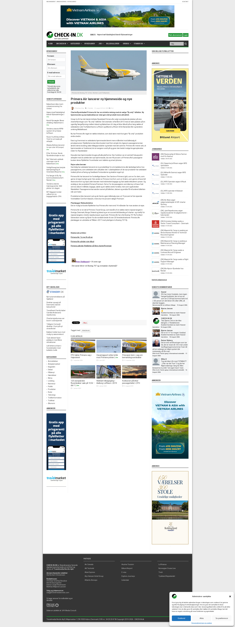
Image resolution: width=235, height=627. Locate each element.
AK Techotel (89, 568)
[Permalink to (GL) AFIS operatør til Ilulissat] (155, 197)
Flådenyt (51, 372)
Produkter (90, 108)
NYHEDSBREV (71, 1)
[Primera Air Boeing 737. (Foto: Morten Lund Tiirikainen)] (109, 90)
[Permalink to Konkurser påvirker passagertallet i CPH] (134, 378)
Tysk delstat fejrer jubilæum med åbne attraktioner (54, 340)
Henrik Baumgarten (54, 583)
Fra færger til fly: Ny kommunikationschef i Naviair (55, 178)
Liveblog (51, 381)
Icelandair (125, 580)
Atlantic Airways (91, 580)
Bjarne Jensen (167, 308)
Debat (50, 370)
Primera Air (85, 330)
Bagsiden (51, 367)
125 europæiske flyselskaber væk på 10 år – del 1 (83, 383)
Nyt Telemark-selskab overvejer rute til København (55, 161)
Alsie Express (90, 572)
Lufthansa (162, 564)
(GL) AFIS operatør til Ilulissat (172, 191)
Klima (50, 378)
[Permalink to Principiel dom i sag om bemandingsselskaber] (134, 352)
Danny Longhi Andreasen (56, 585)
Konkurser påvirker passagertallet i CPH (131, 382)
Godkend (181, 618)
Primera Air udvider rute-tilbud (82, 241)
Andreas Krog (80, 108)
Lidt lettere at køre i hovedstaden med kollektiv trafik (54, 348)
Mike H (164, 359)
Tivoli (161, 572)
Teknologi (51, 395)
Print (112, 108)
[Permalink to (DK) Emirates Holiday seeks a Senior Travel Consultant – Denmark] (155, 227)
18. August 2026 (174, 315)
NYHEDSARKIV (89, 44)
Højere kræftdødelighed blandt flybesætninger (115, 35)
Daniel (163, 292)
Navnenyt (51, 384)
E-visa (124, 572)
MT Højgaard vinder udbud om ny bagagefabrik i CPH (54, 194)
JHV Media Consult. (69, 610)
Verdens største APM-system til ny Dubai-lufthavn (55, 131)
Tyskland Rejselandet (167, 576)
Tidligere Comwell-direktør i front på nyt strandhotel (55, 326)
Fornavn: (50, 56)
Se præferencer (222, 618)
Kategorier (75, 44)
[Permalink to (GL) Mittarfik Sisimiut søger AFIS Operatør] (155, 178)
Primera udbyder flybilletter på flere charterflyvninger (91, 246)
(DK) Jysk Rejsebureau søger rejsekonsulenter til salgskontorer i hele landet (174, 213)
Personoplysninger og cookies (201, 623)
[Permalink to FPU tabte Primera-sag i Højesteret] (83, 352)
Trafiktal (51, 401)
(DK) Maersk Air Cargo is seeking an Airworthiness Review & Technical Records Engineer (174, 232)
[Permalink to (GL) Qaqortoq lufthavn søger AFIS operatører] (155, 169)
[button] (230, 596)
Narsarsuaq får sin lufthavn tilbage (164, 305)
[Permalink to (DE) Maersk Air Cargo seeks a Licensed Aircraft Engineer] (155, 256)
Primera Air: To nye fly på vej (82, 237)
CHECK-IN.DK (166, 318)
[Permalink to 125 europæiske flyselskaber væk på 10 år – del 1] (83, 378)
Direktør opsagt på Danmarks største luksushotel (54, 305)
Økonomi (51, 403)
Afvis (202, 618)
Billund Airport (127, 568)
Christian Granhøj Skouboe (57, 581)
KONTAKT (185, 1)
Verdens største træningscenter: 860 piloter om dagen (54, 186)
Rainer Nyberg (167, 340)
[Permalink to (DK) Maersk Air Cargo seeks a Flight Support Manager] (155, 265)
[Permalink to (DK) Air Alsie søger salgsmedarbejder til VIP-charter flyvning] (155, 206)
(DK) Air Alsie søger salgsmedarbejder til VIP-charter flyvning (173, 202)
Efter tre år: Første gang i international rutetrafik (168, 353)
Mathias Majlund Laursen (56, 587)
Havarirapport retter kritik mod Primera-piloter (107, 356)
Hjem (50, 44)
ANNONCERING (61, 1)
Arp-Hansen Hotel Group (94, 576)
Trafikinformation (55, 398)
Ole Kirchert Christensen (56, 575)
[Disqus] (109, 288)
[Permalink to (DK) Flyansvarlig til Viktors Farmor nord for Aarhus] (155, 160)
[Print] (110, 108)
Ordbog (126, 44)
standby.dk (138, 44)
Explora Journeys (128, 576)
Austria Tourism (128, 564)
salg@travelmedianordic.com (58, 593)
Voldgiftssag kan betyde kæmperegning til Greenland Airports (56, 169)
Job (100, 44)
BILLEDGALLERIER (112, 44)
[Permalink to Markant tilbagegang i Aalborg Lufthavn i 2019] (108, 378)
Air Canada (89, 564)
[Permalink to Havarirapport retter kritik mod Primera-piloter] (108, 352)
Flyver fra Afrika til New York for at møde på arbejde (55, 139)
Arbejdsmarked (54, 364)
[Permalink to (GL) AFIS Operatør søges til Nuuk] (155, 187)
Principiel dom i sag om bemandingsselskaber (132, 356)
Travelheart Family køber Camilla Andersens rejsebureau (56, 312)
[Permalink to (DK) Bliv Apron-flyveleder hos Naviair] (155, 274)
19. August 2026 (182, 305)
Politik (50, 386)
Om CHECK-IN (61, 44)
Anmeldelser (53, 361)
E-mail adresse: (53, 73)
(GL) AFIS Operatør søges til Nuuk (173, 182)
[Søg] (185, 44)
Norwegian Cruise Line (167, 568)
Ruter (50, 392)
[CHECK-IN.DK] (65, 37)
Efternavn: (51, 64)
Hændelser (52, 375)
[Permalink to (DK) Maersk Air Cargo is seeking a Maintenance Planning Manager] (155, 247)
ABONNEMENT (51, 1)
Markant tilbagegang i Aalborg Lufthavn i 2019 (106, 382)
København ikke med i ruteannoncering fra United (55, 106)
